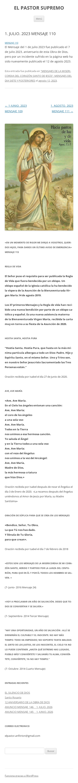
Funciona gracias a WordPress (21, 775)
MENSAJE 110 (11, 42)
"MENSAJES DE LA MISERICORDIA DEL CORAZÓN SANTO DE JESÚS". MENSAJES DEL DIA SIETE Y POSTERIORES (38, 75)
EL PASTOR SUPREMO (39, 8)
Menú (39, 18)
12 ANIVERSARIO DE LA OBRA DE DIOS (27, 702)
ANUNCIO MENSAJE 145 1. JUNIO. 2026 (29, 712)
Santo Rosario (13, 697)
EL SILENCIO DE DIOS (17, 692)
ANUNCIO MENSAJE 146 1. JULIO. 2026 (28, 707)
